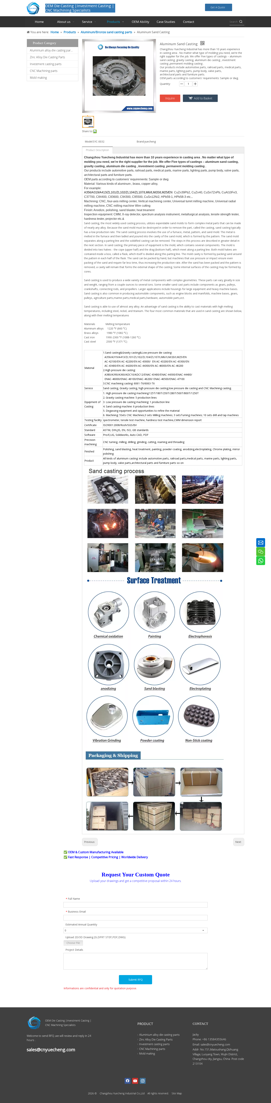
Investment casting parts (45, 64)
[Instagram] (143, 1081)
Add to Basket (203, 98)
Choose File (73, 943)
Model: (89, 141)
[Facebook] (128, 1081)
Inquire (170, 98)
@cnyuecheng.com (218, 1044)
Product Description (97, 150)
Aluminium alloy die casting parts (51, 50)
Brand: (140, 141)
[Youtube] (135, 1081)
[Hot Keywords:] (241, 21)
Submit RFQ (135, 979)
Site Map (177, 1093)
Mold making (38, 78)
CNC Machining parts (43, 71)
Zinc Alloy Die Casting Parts (47, 57)
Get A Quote (219, 7)
